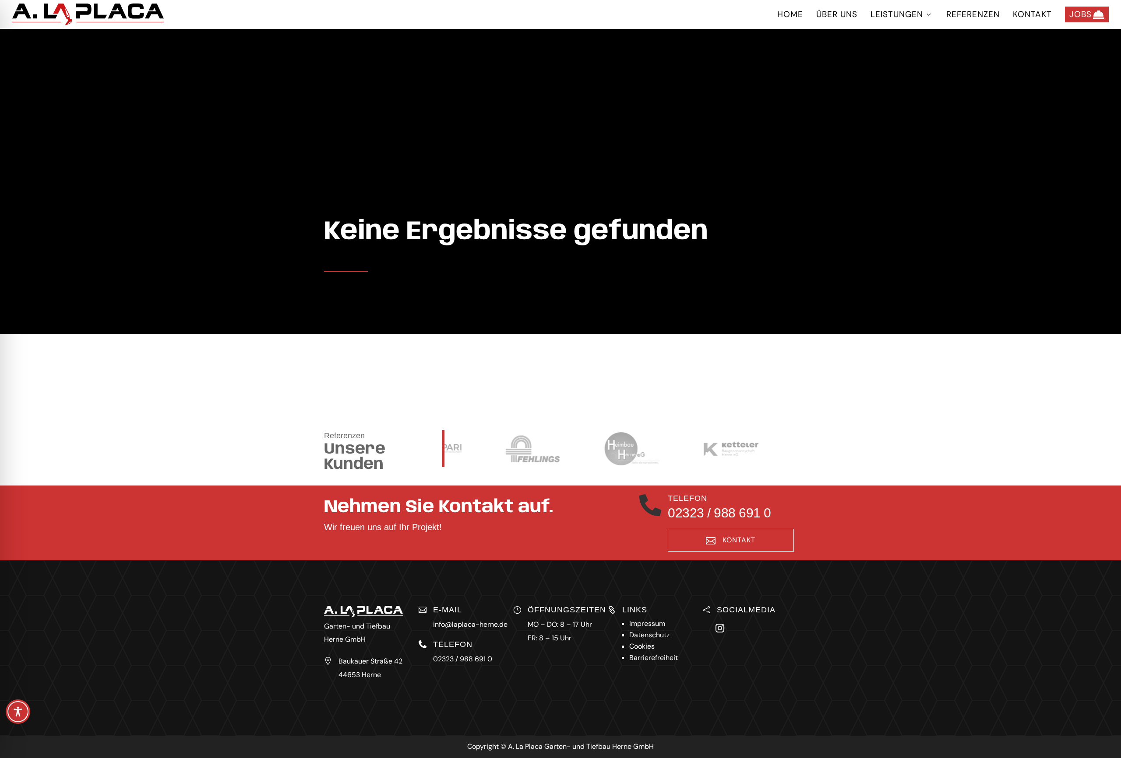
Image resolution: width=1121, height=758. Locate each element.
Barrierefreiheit (653, 657)
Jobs (1086, 14)
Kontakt (1032, 14)
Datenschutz (649, 634)
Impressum (647, 623)
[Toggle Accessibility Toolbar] (18, 711)
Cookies (642, 646)
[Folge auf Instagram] (720, 628)
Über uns (836, 14)
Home (790, 14)
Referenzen (973, 14)
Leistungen (902, 14)
